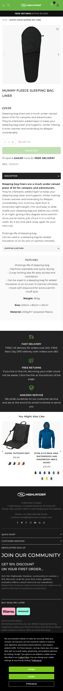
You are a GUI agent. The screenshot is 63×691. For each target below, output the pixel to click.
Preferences (31, 684)
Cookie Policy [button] (23, 657)
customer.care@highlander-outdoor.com (31, 517)
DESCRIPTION (10, 176)
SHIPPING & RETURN (14, 248)
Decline (31, 677)
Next (58, 54)
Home (4, 20)
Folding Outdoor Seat (16, 453)
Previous (4, 54)
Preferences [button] (37, 660)
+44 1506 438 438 (31, 514)
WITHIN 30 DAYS (31, 13)
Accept (31, 669)
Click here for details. (11, 621)
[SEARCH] (8, 5)
